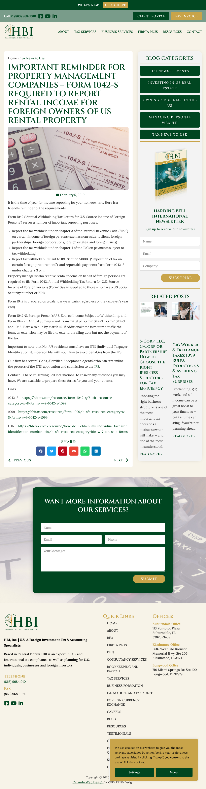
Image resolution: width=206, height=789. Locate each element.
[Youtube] (47, 16)
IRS (96, 366)
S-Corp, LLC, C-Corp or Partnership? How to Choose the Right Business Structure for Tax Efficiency (154, 364)
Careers (114, 712)
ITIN (110, 652)
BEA (110, 638)
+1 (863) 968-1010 (23, 16)
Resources (172, 32)
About (63, 32)
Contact (194, 32)
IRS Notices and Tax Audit (129, 693)
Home (112, 623)
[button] (40, 451)
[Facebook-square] (40, 16)
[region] (153, 760)
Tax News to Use (32, 58)
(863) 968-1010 (15, 682)
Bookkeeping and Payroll (122, 669)
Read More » (151, 454)
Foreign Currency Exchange (123, 702)
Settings (134, 772)
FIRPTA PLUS (148, 32)
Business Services (117, 32)
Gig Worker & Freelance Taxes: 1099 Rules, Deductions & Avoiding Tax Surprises (185, 363)
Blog (111, 719)
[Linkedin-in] (54, 16)
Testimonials (119, 733)
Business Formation (125, 686)
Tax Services (85, 32)
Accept (174, 772)
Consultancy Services (127, 659)
